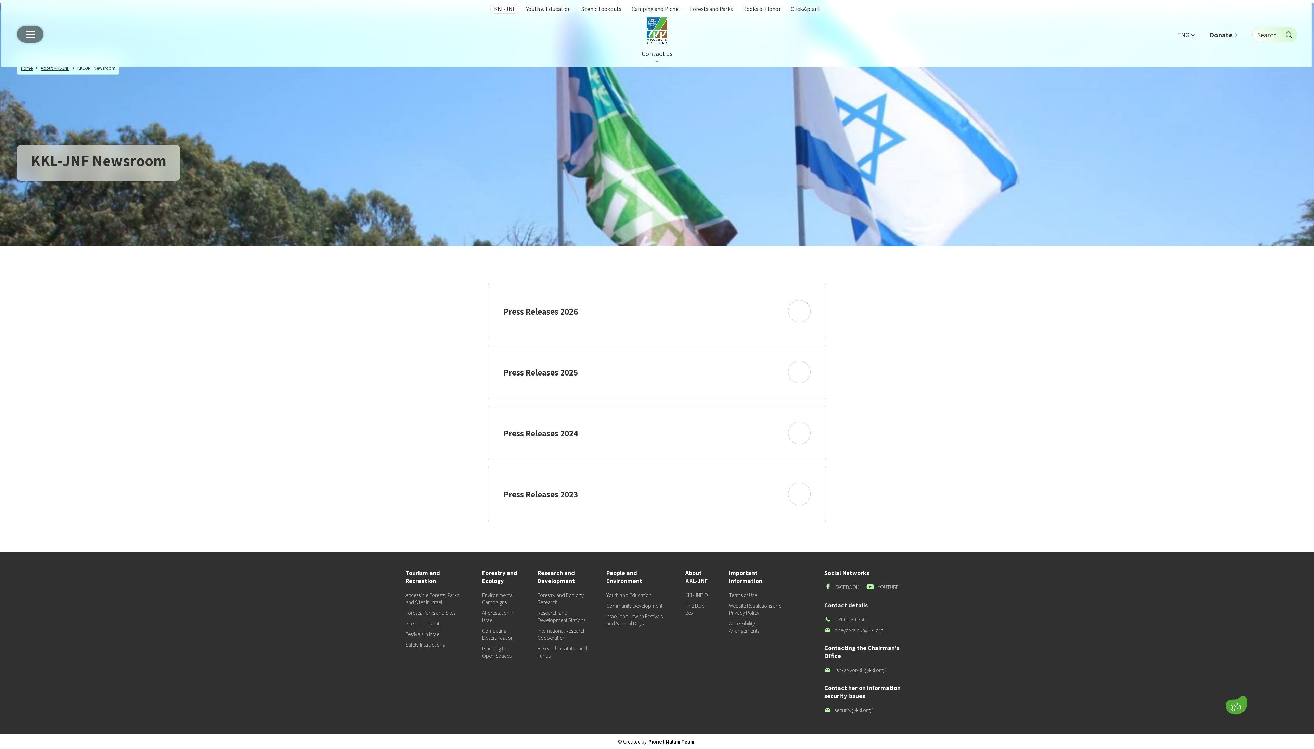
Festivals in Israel (422, 634)
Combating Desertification (498, 634)
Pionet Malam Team (671, 741)
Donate (1221, 34)
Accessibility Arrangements (744, 627)
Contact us (657, 53)
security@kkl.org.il (849, 710)
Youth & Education (548, 9)
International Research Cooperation (562, 634)
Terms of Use (743, 595)
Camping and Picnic (656, 9)
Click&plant (805, 9)
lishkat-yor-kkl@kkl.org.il (855, 670)
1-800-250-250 (845, 619)
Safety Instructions (425, 644)
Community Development (634, 605)
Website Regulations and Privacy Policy (755, 609)
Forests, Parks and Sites (430, 613)
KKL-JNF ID (696, 595)
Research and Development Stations (561, 616)
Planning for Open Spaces (497, 652)
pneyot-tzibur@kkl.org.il (855, 630)
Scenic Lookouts (601, 9)
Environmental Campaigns (498, 599)
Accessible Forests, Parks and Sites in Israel (432, 599)
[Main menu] (30, 34)
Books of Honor (762, 9)
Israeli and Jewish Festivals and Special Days (634, 620)
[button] (1186, 34)
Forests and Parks (711, 9)
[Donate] (1236, 705)
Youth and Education (629, 595)
